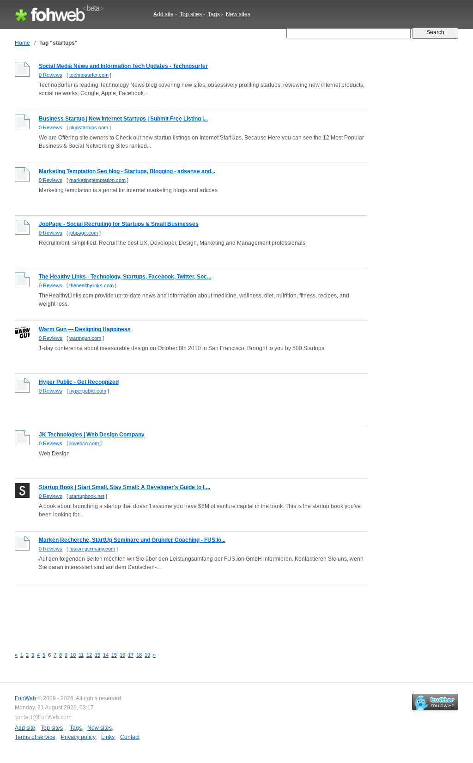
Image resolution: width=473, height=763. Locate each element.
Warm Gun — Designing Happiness (85, 329)
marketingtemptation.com (97, 180)
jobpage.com (83, 233)
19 (147, 655)
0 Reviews (50, 75)
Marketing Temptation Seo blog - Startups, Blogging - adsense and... (127, 171)
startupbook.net (86, 496)
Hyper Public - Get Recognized (79, 382)
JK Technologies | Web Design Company (92, 434)
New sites (238, 14)
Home (22, 43)
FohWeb (25, 698)
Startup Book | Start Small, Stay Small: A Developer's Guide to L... (124, 487)
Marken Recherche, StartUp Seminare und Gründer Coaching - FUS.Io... (132, 540)
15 (114, 655)
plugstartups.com (88, 127)
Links (108, 737)
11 (81, 655)
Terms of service (35, 737)
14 (106, 655)
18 (139, 655)
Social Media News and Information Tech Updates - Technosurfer (123, 66)
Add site (163, 14)
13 (97, 655)
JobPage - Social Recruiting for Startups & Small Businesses (119, 224)
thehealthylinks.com (91, 285)
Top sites (191, 14)
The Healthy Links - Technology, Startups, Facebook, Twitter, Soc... (125, 276)
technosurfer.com (89, 75)
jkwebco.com (84, 443)
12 (89, 655)
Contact (129, 737)
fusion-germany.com (92, 548)
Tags (214, 14)
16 (122, 655)
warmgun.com (85, 338)
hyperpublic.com (87, 391)
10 (73, 655)
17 (130, 655)
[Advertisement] (183, 611)
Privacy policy (78, 737)
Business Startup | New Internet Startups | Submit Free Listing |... (123, 118)
